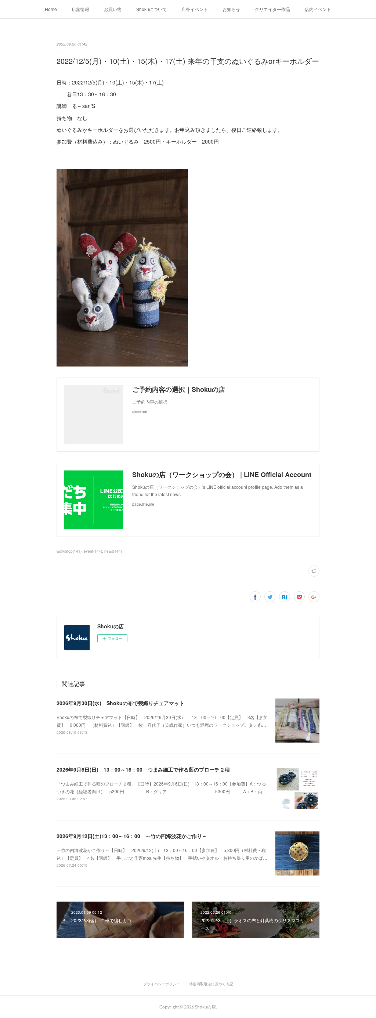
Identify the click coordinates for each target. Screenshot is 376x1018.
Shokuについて (151, 9)
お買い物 (113, 9)
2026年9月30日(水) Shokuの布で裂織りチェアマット (120, 703)
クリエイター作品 (272, 9)
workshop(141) (69, 551)
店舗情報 (80, 9)
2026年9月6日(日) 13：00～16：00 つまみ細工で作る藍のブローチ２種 (143, 769)
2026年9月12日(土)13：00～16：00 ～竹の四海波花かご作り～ (132, 836)
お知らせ (231, 9)
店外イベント (194, 9)
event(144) (93, 551)
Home (51, 9)
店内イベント (318, 9)
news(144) (113, 551)
